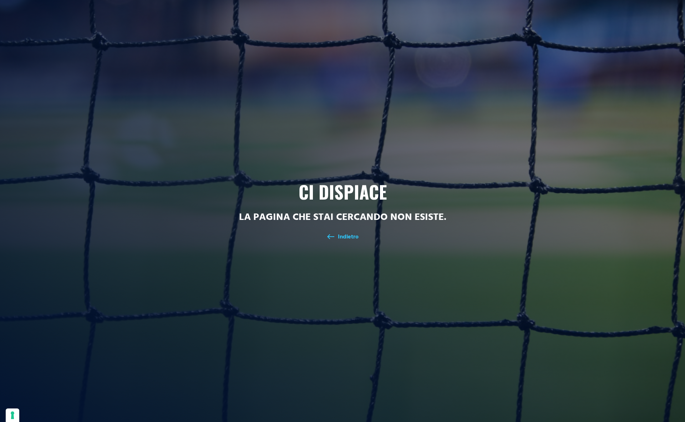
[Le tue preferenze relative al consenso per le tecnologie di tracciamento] (12, 415)
